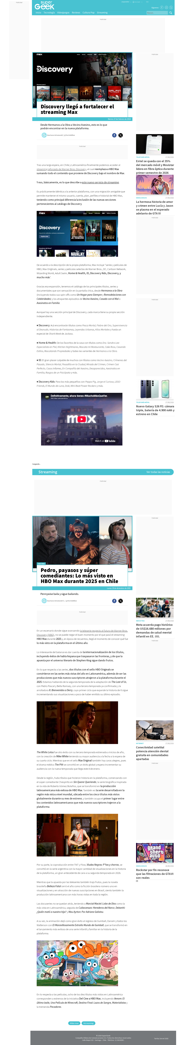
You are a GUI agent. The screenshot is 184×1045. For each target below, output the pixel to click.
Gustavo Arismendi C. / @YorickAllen (62, 601)
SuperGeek (106, 1035)
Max (39, 100)
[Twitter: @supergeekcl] (171, 7)
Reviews (76, 12)
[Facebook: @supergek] (161, 7)
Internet (140, 743)
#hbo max (74, 1023)
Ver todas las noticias (158, 472)
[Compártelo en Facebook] (114, 135)
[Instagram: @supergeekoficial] (166, 7)
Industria (140, 621)
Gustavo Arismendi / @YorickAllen (61, 135)
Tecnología (49, 12)
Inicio (38, 12)
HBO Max (41, 564)
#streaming (88, 1023)
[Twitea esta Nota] (120, 135)
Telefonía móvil (143, 157)
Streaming (102, 12)
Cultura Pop (89, 12)
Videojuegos (63, 12)
